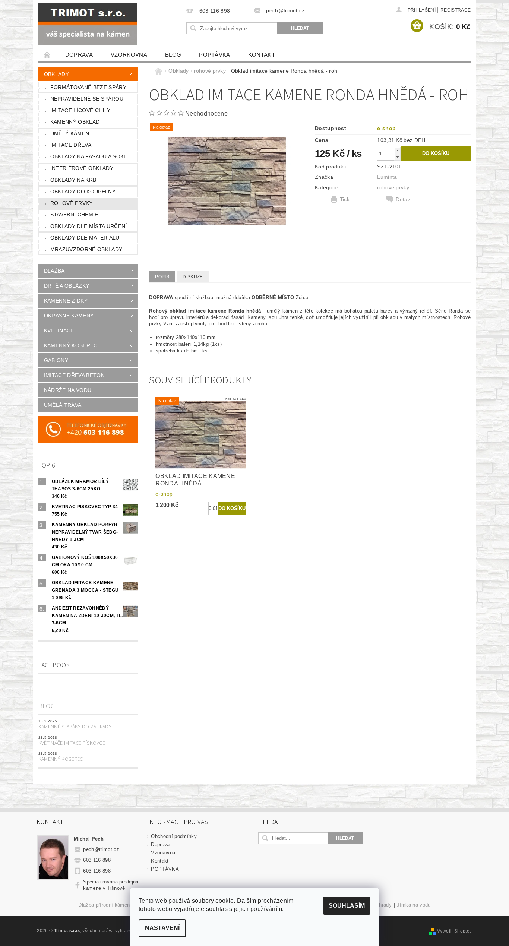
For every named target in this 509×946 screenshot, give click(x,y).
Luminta (387, 177)
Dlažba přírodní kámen (104, 905)
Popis (162, 276)
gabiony (56, 360)
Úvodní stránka (47, 54)
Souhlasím (347, 905)
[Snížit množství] (397, 157)
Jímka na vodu (413, 905)
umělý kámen (69, 133)
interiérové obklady (81, 168)
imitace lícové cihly (80, 110)
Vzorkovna (129, 54)
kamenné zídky (66, 301)
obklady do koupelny (83, 191)
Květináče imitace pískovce (71, 743)
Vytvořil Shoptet (454, 931)
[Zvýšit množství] (397, 150)
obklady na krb (73, 180)
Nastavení (162, 928)
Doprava (79, 54)
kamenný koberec (71, 345)
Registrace (455, 10)
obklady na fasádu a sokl (88, 156)
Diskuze (193, 276)
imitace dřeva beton (74, 375)
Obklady (56, 74)
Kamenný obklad (74, 122)
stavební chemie (74, 215)
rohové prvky (71, 203)
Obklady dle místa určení (88, 226)
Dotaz (403, 199)
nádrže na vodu (67, 390)
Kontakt (261, 54)
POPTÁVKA (214, 54)
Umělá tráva (63, 405)
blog (173, 54)
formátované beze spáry (88, 87)
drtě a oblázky (66, 286)
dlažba (54, 271)
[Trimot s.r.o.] (87, 24)
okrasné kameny (69, 316)
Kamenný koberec (60, 759)
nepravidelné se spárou (86, 99)
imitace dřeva (70, 145)
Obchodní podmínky (173, 836)
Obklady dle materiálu (85, 238)
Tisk (345, 199)
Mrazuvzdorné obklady (86, 249)
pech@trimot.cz (101, 849)
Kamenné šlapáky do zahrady (74, 727)
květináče (59, 330)
